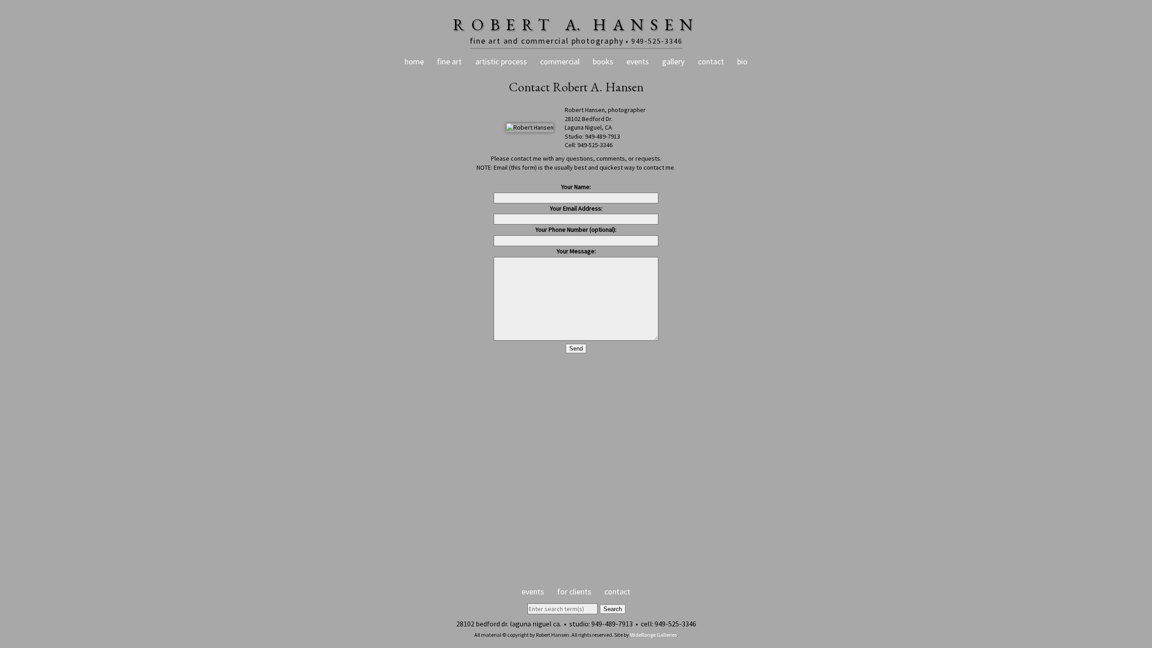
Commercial (560, 61)
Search (612, 609)
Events (637, 61)
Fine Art (449, 61)
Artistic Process (501, 61)
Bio (742, 61)
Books (603, 61)
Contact (711, 61)
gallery (673, 61)
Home (414, 61)
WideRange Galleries (653, 634)
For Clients (574, 591)
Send (576, 348)
